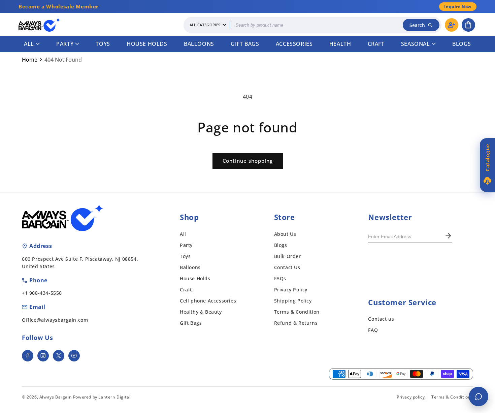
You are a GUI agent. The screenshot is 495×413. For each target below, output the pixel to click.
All (29, 43)
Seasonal (415, 43)
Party (64, 43)
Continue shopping (248, 160)
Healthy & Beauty (201, 312)
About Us (285, 234)
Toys (103, 43)
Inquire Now (457, 6)
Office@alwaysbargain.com (55, 320)
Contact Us (287, 267)
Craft (376, 43)
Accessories (294, 43)
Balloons (199, 43)
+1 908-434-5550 (42, 293)
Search (417, 25)
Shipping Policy (293, 300)
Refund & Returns (296, 323)
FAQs (280, 278)
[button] (468, 25)
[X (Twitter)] (58, 355)
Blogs (461, 43)
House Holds (147, 43)
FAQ (373, 330)
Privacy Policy (290, 289)
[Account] (451, 25)
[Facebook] (27, 355)
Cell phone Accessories (208, 300)
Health (340, 43)
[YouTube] (74, 355)
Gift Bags (245, 43)
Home (29, 59)
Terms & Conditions (452, 397)
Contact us (381, 319)
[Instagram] (43, 355)
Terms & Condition (297, 312)
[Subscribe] (448, 236)
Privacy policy (411, 397)
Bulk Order (287, 256)
